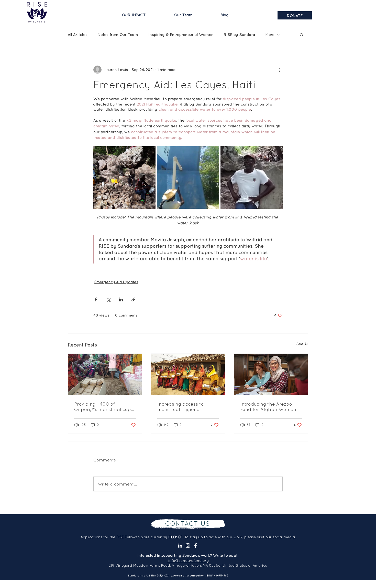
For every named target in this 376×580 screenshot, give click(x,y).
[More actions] (280, 70)
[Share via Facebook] (95, 299)
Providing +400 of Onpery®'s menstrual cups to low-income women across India (103, 406)
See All (302, 344)
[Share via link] (133, 299)
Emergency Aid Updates (116, 282)
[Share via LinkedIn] (120, 299)
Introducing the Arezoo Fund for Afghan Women (268, 406)
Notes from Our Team (118, 34)
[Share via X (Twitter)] (108, 299)
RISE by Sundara (239, 34)
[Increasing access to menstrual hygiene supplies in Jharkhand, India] (188, 374)
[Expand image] (124, 177)
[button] (144, 15)
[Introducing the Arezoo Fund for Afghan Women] (271, 374)
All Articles (77, 34)
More (270, 34)
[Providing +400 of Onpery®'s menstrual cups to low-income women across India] (105, 374)
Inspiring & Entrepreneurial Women (181, 34)
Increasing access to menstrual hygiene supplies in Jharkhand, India (183, 406)
